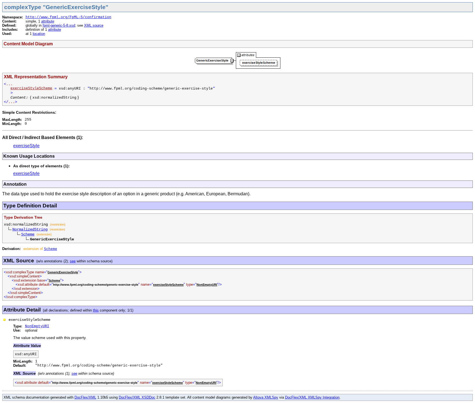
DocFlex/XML (85, 397)
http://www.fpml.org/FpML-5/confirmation (68, 17)
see (73, 261)
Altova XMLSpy (265, 397)
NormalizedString (30, 229)
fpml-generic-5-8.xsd (59, 25)
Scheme (27, 234)
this (96, 310)
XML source (93, 25)
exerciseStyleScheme (31, 88)
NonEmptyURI (207, 284)
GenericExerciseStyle (63, 272)
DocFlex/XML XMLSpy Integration (312, 397)
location (39, 34)
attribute (47, 21)
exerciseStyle (26, 145)
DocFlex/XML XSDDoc (137, 397)
